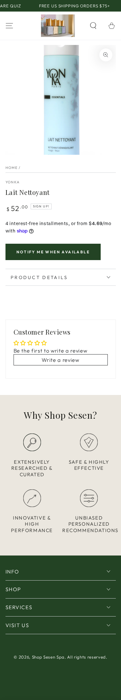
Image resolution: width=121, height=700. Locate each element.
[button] (93, 25)
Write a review (60, 359)
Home (11, 167)
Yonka (12, 182)
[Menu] (9, 25)
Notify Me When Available (53, 251)
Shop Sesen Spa (48, 657)
